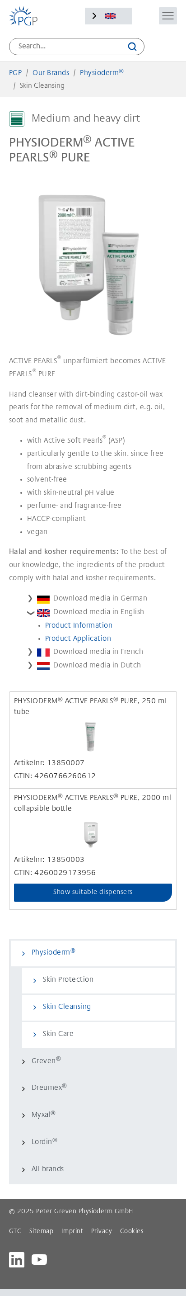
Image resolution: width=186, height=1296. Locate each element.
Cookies (131, 1232)
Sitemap (41, 1232)
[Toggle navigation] (168, 15)
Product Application (78, 639)
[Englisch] (110, 16)
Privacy (101, 1232)
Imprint (72, 1232)
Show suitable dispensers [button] (93, 892)
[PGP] (23, 16)
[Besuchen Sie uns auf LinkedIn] (16, 1260)
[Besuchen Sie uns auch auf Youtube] (39, 1260)
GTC (15, 1232)
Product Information (78, 626)
